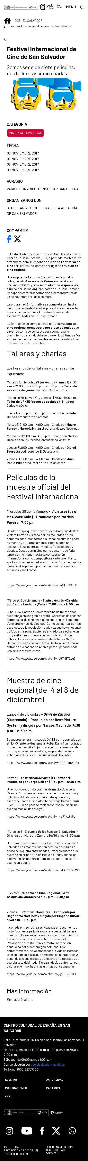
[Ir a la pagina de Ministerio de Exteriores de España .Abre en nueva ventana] (16, 7)
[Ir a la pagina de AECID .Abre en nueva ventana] (32, 7)
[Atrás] (4, 39)
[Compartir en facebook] (9, 238)
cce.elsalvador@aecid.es (48, 1064)
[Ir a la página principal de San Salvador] (51, 6)
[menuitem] (22, 1079)
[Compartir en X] (17, 238)
